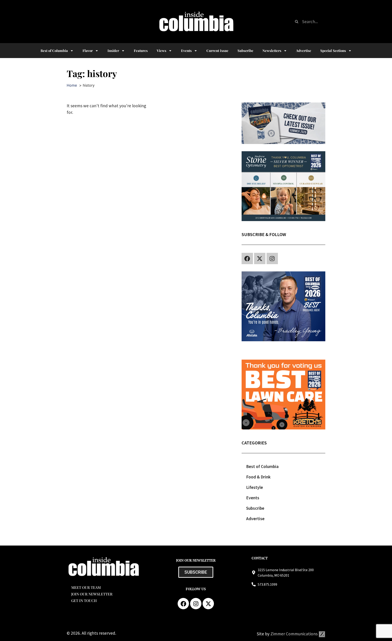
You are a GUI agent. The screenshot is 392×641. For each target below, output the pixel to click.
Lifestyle (254, 487)
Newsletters (271, 50)
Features (141, 50)
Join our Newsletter (92, 594)
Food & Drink (258, 477)
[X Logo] (259, 258)
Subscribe (245, 50)
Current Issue (217, 50)
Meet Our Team (86, 587)
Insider (113, 50)
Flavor (88, 50)
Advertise (303, 50)
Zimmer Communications (294, 633)
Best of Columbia (262, 466)
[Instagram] (272, 258)
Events (186, 50)
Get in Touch (84, 600)
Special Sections (333, 50)
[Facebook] (247, 258)
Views (161, 50)
